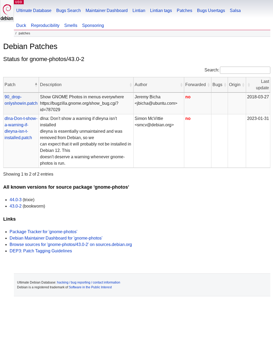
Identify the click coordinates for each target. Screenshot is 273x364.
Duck (21, 25)
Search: (211, 70)
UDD (18, 2)
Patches (184, 10)
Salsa (235, 10)
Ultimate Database (33, 10)
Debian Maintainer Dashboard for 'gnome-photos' (56, 238)
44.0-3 (16, 199)
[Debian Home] (7, 11)
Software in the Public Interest (90, 287)
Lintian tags (161, 10)
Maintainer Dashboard (107, 10)
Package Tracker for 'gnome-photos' (43, 231)
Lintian (139, 10)
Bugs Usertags (211, 10)
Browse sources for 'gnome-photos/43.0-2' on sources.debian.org (71, 244)
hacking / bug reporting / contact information (88, 282)
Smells (70, 25)
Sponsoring (93, 25)
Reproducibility (45, 25)
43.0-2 (16, 206)
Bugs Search (68, 10)
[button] (36, 84)
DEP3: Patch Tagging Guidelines (41, 251)
